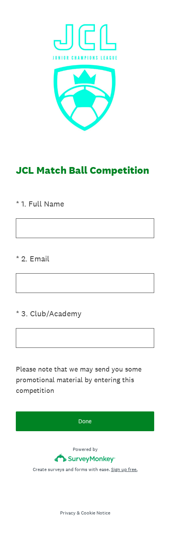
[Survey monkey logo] (85, 458)
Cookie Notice (95, 513)
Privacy (68, 513)
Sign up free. (124, 469)
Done (85, 421)
